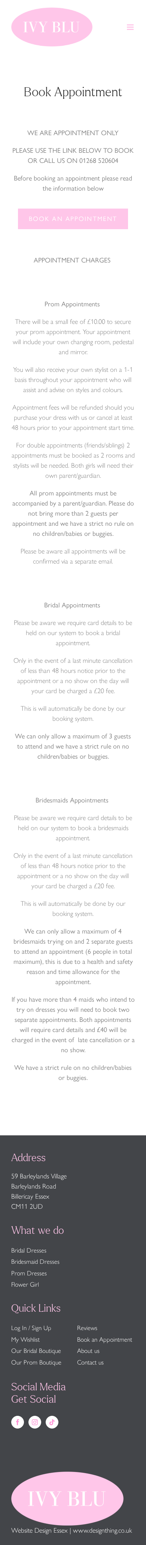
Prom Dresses (29, 1273)
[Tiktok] (52, 1422)
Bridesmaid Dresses (35, 1261)
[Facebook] (17, 1422)
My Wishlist (25, 1339)
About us (88, 1350)
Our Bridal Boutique (36, 1350)
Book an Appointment (104, 1339)
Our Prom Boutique (36, 1362)
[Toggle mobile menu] (131, 27)
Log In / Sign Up (31, 1328)
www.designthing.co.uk (102, 1530)
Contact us (90, 1362)
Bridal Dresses (28, 1250)
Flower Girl (25, 1284)
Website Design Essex (39, 1530)
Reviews (87, 1328)
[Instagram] (34, 1422)
